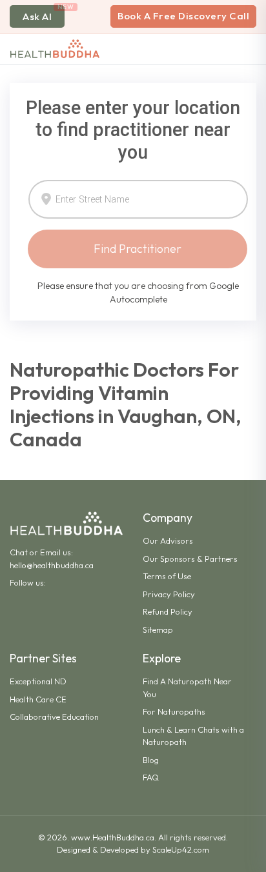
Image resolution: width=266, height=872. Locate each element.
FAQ (151, 777)
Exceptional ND (38, 681)
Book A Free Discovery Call (183, 16)
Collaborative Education (54, 716)
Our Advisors (168, 540)
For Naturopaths (174, 711)
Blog (151, 760)
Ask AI (37, 16)
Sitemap (158, 629)
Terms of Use (167, 576)
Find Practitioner (137, 248)
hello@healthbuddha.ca (52, 565)
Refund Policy (167, 611)
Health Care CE (38, 699)
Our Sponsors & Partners (190, 558)
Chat (19, 552)
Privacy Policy (169, 594)
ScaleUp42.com (180, 849)
